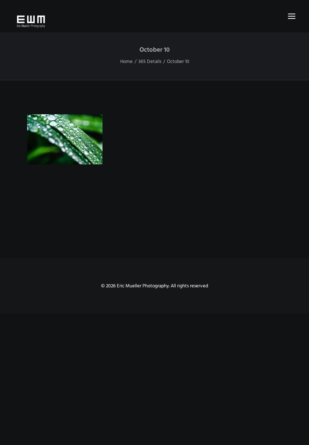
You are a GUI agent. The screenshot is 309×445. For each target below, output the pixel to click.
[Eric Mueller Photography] (154, 21)
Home (126, 62)
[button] (291, 16)
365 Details (149, 62)
